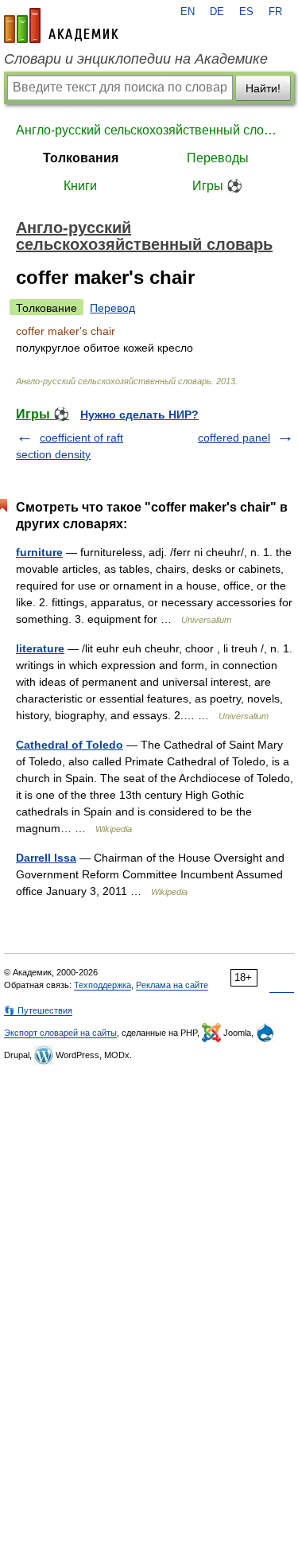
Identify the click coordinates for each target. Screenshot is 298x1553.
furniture (39, 552)
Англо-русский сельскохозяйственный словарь (149, 130)
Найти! (263, 88)
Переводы (218, 158)
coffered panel (234, 437)
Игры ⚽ (217, 186)
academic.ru (61, 25)
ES (246, 12)
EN (187, 12)
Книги (80, 186)
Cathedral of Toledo (69, 744)
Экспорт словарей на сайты (60, 1032)
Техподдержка (102, 985)
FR (275, 12)
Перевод (112, 308)
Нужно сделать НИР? (139, 414)
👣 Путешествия (38, 1010)
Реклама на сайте (172, 985)
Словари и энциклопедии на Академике (136, 59)
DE (217, 12)
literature (40, 648)
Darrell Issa (46, 857)
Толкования (80, 158)
